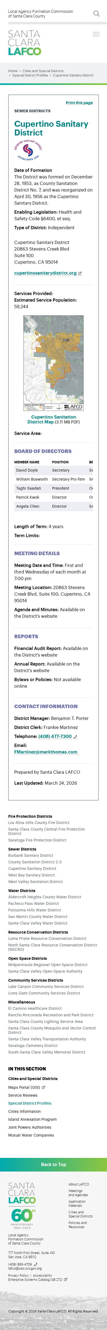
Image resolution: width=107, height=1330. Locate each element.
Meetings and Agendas (78, 1193)
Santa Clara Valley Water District (37, 923)
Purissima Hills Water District (34, 910)
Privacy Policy (18, 1275)
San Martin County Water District (37, 917)
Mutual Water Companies (31, 1135)
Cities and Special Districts (43, 71)
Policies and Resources (78, 1225)
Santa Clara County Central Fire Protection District (46, 832)
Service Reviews (23, 1095)
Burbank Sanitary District (30, 856)
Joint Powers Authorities (29, 1127)
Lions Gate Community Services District (44, 993)
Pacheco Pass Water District (33, 904)
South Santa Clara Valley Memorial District (46, 1052)
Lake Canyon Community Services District (46, 987)
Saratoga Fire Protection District (37, 840)
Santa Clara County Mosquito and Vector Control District (52, 1030)
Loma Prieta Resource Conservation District (47, 939)
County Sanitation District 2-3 (34, 862)
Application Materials (77, 1203)
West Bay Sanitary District (31, 875)
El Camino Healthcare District (35, 1009)
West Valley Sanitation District (35, 882)
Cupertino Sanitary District (32, 869)
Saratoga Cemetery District (33, 1046)
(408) (55, 736)
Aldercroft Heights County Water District (44, 897)
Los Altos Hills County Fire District (38, 823)
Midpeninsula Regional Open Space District (48, 965)
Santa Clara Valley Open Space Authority (45, 971)
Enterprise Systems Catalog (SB (35, 1279)
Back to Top (53, 1165)
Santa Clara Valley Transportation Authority (47, 1039)
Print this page (79, 103)
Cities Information (24, 1112)
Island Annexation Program (32, 1120)
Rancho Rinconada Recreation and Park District (51, 1015)
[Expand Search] (96, 13)
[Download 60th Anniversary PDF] (25, 1205)
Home (13, 71)
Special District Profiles (30, 75)
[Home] (24, 42)
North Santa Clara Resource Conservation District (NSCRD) (52, 947)
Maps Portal (24, 1088)
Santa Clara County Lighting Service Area (45, 1022)
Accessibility (42, 1275)
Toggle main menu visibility (96, 34)
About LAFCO (79, 1184)
